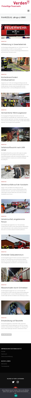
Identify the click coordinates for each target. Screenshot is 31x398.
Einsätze (3, 41)
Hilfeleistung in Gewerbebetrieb (13, 44)
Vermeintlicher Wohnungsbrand (13, 113)
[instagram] (18, 382)
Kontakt (3, 351)
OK (16, 395)
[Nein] (29, 393)
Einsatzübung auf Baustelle (12, 320)
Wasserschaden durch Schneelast (14, 287)
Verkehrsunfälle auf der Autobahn (14, 184)
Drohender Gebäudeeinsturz (12, 254)
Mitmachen (4, 364)
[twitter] (13, 382)
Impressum (4, 354)
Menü (28, 10)
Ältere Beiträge (6, 334)
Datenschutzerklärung (6, 356)
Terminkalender (5, 366)
